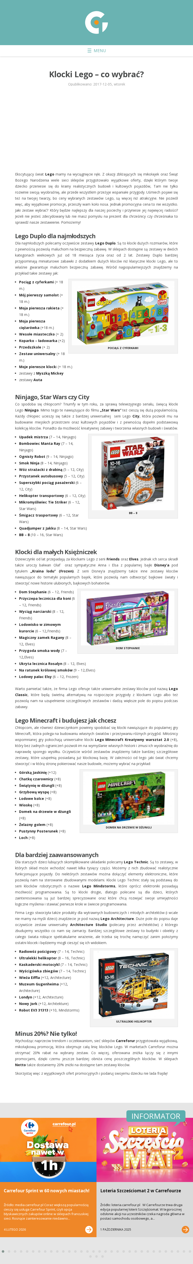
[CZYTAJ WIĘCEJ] (89, 1229)
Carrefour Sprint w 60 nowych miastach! (46, 1191)
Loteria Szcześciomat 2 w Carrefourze (140, 1191)
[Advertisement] (96, 129)
